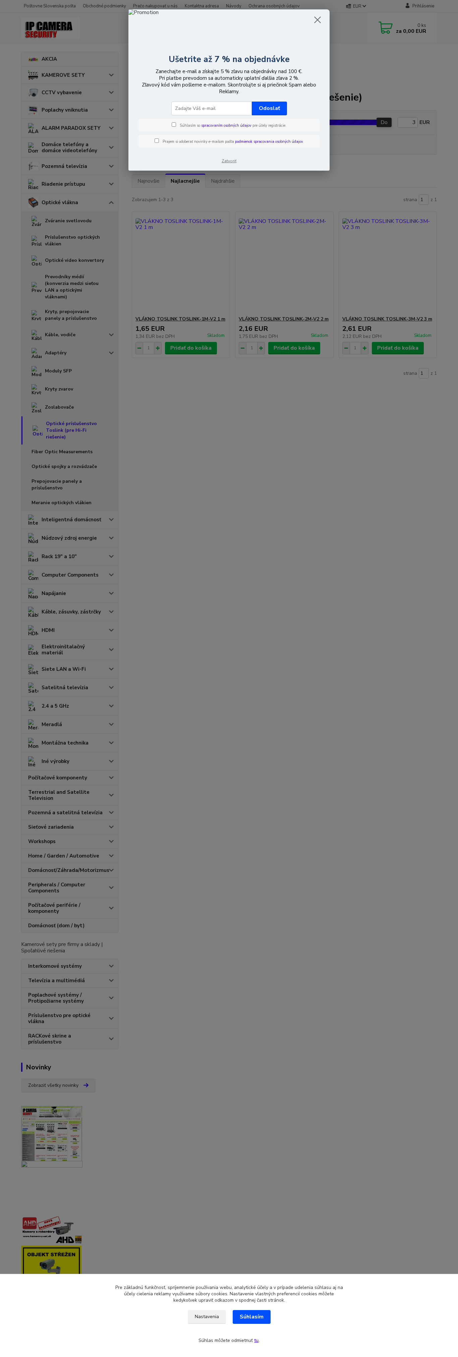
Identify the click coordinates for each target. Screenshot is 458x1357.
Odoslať (269, 108)
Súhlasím (252, 1316)
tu (256, 1340)
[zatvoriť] (317, 19)
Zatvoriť (229, 161)
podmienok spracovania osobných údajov (269, 141)
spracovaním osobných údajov (226, 125)
